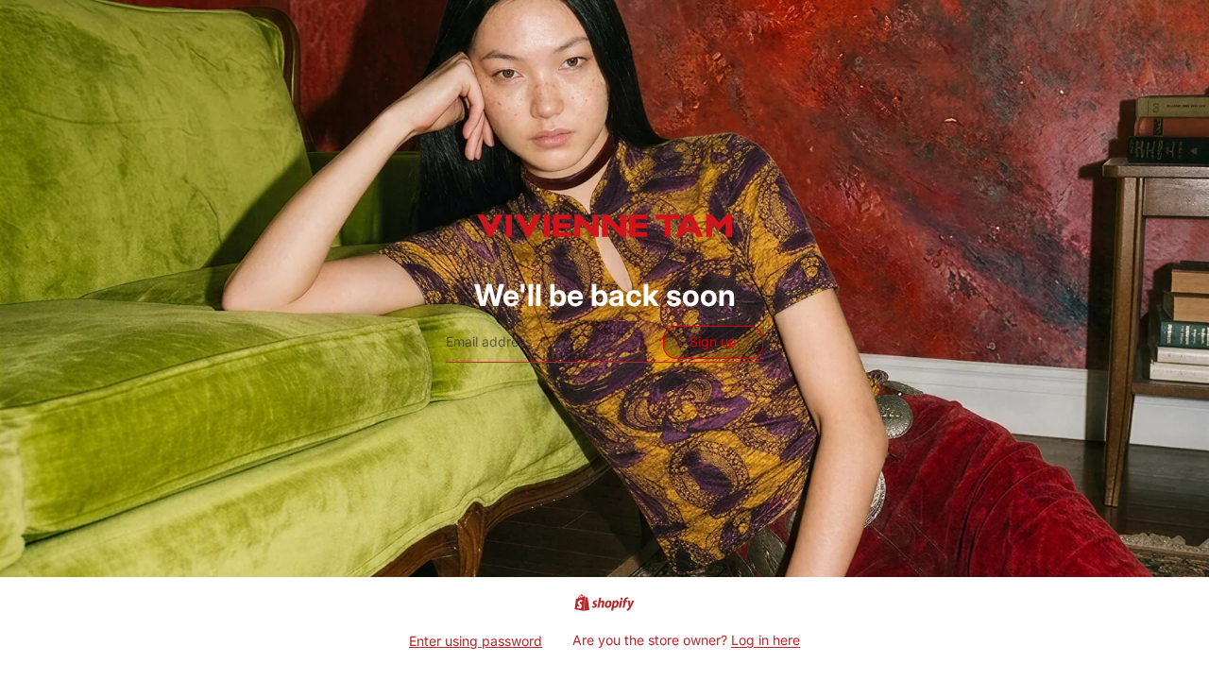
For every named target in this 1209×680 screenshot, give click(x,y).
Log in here (765, 640)
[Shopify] (604, 602)
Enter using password (475, 641)
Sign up (713, 341)
